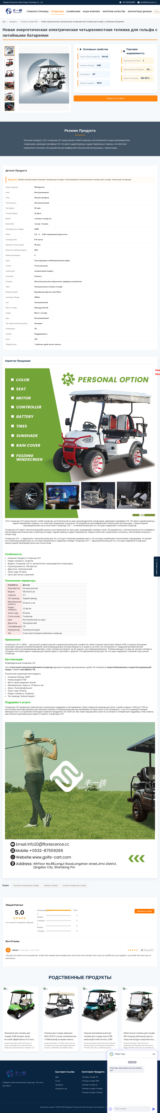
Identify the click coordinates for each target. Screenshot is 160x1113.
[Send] (154, 1109)
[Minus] (153, 1054)
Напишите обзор (144, 911)
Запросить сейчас (115, 98)
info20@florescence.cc (148, 2)
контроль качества (114, 11)
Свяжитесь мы (61, 1089)
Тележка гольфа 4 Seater (92, 1092)
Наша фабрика (91, 11)
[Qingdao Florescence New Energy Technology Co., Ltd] (13, 13)
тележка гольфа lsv (90, 1085)
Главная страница (38, 11)
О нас (57, 1081)
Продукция (57, 11)
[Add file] (110, 1109)
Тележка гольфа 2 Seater (92, 1089)
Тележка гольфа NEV (29, 22)
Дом (4, 22)
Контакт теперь (20, 1048)
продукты (13, 22)
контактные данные (140, 11)
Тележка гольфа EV (90, 1077)
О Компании (73, 11)
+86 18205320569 (128, 2)
